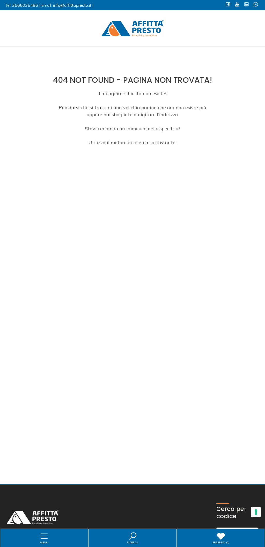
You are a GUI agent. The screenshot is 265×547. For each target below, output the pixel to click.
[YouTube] (237, 4)
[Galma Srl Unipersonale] (132, 28)
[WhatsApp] (256, 4)
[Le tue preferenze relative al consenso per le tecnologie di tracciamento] (256, 512)
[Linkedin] (246, 4)
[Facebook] (228, 4)
